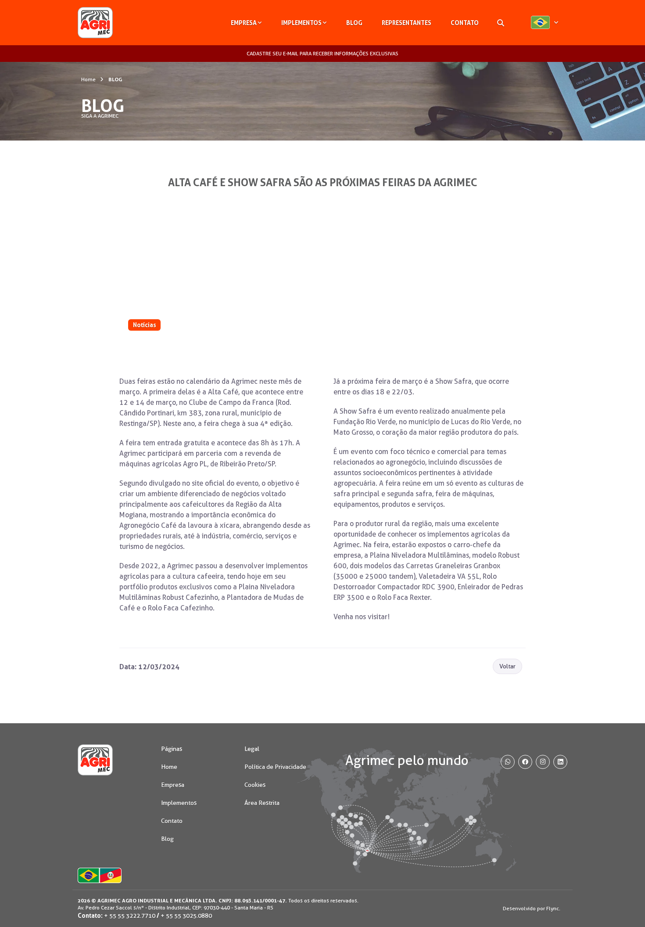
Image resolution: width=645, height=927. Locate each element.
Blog (167, 838)
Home (88, 79)
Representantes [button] (406, 22)
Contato (172, 820)
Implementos (179, 802)
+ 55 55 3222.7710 (129, 915)
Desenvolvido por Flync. (531, 908)
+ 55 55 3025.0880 (186, 915)
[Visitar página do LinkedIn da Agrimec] (560, 762)
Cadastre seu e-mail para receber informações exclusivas (322, 53)
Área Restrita (262, 802)
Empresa (172, 784)
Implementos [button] (301, 22)
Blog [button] (354, 22)
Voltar (507, 666)
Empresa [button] (244, 22)
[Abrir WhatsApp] (623, 904)
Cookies (254, 784)
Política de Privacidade (275, 766)
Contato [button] (465, 22)
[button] (544, 22)
